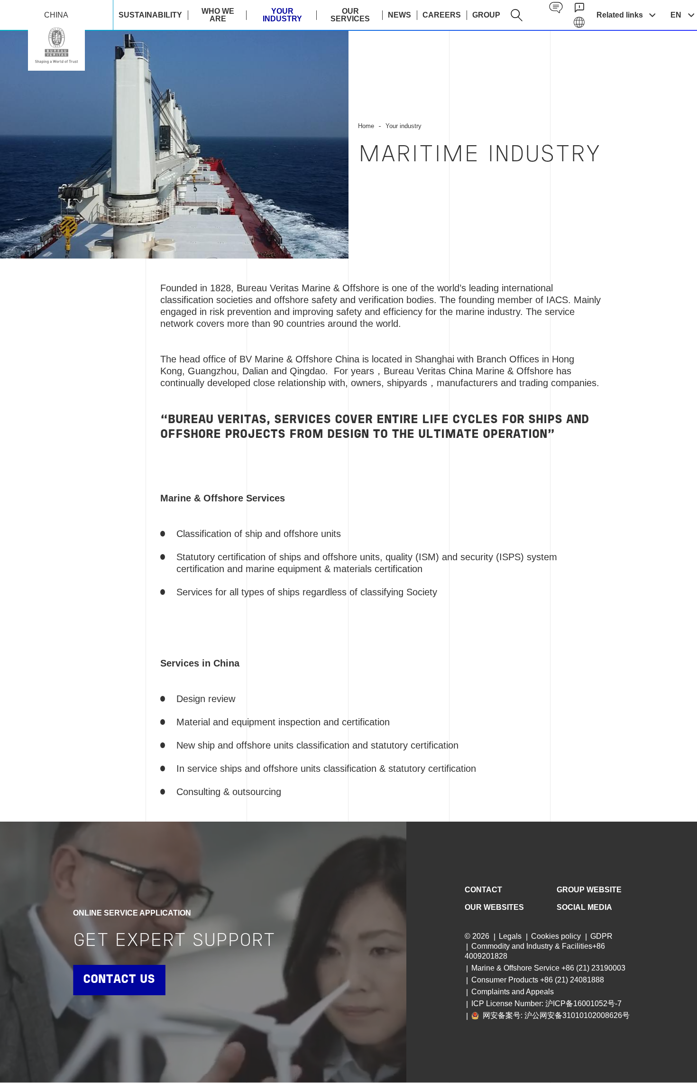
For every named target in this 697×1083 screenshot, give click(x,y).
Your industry (282, 15)
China (56, 45)
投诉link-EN (579, 7)
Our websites (494, 907)
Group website (589, 890)
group (486, 15)
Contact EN (556, 7)
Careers (441, 15)
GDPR (601, 936)
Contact (483, 890)
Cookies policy (556, 936)
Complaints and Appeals (512, 992)
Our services (350, 15)
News (399, 15)
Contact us (119, 979)
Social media (584, 907)
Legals (510, 936)
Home (366, 126)
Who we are (218, 15)
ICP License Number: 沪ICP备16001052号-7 (546, 1004)
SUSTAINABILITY (150, 15)
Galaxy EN (579, 22)
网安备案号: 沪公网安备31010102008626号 (555, 1015)
